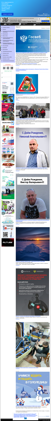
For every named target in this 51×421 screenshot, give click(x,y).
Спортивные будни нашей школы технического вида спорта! (27, 367)
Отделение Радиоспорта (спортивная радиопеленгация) (8, 43)
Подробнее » (18, 65)
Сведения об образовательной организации (8, 31)
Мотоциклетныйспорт (9, 24)
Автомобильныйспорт (24, 24)
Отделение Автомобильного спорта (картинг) (8, 41)
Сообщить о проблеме (7, 14)
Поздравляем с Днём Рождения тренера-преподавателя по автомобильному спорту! (31, 167)
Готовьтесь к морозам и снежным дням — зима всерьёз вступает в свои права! (30, 261)
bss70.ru (49, 420)
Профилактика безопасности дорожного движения (25, 94)
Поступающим (5, 45)
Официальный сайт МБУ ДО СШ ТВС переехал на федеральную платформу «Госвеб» (31, 52)
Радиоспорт (38, 23)
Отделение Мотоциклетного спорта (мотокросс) (8, 38)
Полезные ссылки (6, 58)
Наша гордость (5, 55)
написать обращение (45, 21)
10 (44, 416)
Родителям (5, 47)
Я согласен (25, 418)
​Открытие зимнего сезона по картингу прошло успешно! (26, 118)
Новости (4, 29)
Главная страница (6, 27)
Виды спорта (5, 35)
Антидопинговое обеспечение (8, 60)
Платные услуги (6, 53)
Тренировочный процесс (7, 51)
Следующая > (47, 416)
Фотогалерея (5, 49)
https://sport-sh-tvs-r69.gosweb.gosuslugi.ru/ (29, 63)
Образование (5, 33)
